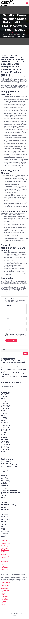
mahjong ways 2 (5, 482)
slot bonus (4, 500)
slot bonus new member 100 (9, 506)
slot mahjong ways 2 (6, 519)
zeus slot (3, 536)
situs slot (3, 563)
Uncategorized (16, 33)
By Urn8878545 (14, 54)
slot (2, 564)
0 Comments (16, 55)
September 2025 (5, 408)
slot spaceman (4, 599)
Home (8, 33)
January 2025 (5, 422)
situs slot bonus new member (9, 490)
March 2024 (4, 439)
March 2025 (4, 419)
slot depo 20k (5, 509)
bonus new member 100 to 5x (9, 466)
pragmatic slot (4, 546)
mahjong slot (4, 478)
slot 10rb (3, 593)
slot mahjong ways (6, 518)
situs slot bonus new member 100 (10, 492)
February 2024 (5, 441)
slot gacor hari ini (6, 514)
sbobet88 (4, 488)
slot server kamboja (6, 523)
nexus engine (4, 598)
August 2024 (4, 431)
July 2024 (4, 432)
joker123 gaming (5, 585)
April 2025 (4, 417)
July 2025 (3, 412)
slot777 (3, 526)
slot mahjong (4, 540)
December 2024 (5, 424)
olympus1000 (4, 485)
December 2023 (5, 444)
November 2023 (5, 446)
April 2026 (4, 400)
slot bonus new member (7, 504)
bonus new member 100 (7, 463)
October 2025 (5, 407)
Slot (2, 494)
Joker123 (3, 471)
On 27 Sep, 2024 (5, 54)
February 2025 (5, 420)
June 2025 (4, 413)
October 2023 (5, 448)
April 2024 (4, 437)
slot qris (3, 521)
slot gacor (4, 512)
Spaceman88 (5, 533)
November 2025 (5, 405)
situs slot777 (4, 587)
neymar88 (4, 483)
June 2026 (4, 396)
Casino (3, 468)
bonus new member (6, 461)
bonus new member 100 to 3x (9, 465)
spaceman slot (5, 531)
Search (3, 349)
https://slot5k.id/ (5, 556)
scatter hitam (4, 548)
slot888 (3, 530)
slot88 (3, 528)
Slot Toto (3, 524)
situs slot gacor (22, 573)
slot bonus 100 (5, 502)
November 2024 (5, 425)
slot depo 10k (4, 507)
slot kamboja (4, 516)
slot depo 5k (4, 511)
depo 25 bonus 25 (5, 549)
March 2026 (4, 401)
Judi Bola (3, 473)
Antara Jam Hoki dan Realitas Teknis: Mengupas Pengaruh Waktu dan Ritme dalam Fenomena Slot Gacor (14, 362)
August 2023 (4, 451)
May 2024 (3, 436)
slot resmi (3, 557)
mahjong (3, 477)
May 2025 (3, 415)
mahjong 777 (4, 554)
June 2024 (4, 434)
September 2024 (6, 429)
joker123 (3, 553)
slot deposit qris (4, 595)
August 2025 (4, 410)
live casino (4, 475)
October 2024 (5, 427)
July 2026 (4, 395)
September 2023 (5, 449)
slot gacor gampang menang (7, 566)
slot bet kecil (4, 499)
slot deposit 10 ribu (5, 543)
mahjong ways (5, 480)
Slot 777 (3, 495)
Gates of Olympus (6, 470)
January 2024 (5, 443)
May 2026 (3, 398)
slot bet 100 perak (5, 590)
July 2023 (3, 453)
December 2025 (5, 403)
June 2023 (4, 454)
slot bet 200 (4, 497)
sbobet (3, 487)
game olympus (4, 588)
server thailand (4, 596)
